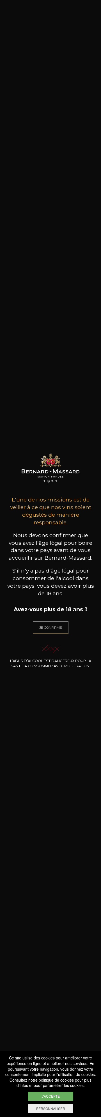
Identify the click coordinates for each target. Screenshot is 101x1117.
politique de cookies (56, 1080)
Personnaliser (50, 1108)
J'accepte (51, 1096)
